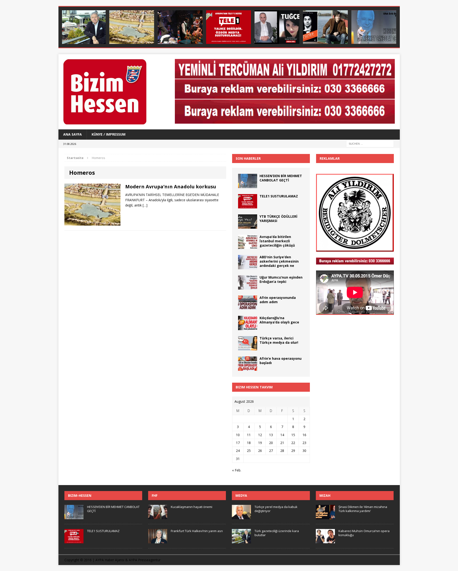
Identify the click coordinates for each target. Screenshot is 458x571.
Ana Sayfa (72, 134)
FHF (154, 495)
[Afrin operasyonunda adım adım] (247, 307)
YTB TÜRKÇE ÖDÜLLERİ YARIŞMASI (278, 218)
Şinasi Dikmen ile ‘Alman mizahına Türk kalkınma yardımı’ (362, 509)
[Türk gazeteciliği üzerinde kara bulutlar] (83, 27)
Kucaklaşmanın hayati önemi (191, 507)
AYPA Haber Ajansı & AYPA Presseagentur (128, 560)
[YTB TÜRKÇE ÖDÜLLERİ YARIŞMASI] (247, 225)
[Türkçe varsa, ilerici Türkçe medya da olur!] (247, 347)
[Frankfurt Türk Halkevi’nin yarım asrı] (157, 541)
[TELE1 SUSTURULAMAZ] (228, 27)
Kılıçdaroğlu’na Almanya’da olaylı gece (279, 320)
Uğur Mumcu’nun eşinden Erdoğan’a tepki (281, 279)
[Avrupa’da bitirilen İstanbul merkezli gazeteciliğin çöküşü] (247, 246)
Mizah (324, 495)
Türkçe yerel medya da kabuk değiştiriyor (276, 509)
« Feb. (236, 470)
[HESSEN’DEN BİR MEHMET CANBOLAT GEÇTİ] (373, 27)
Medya (241, 495)
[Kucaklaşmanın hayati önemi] (157, 516)
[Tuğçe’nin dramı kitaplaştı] (277, 27)
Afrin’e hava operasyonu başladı (281, 360)
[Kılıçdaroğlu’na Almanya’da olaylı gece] (247, 327)
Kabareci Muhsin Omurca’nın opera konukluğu (364, 533)
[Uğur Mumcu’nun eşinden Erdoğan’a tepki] (247, 286)
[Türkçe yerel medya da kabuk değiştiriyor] (241, 516)
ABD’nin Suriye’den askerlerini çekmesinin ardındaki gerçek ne (279, 261)
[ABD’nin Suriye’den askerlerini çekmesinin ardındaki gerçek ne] (247, 266)
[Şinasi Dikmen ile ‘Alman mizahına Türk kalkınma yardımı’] (325, 516)
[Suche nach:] (370, 143)
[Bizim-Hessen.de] (112, 91)
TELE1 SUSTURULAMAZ (279, 196)
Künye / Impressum (108, 134)
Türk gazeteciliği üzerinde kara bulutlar (277, 533)
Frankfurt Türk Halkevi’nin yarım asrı (197, 531)
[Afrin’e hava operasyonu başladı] (247, 367)
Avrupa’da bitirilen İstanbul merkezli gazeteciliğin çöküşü (277, 241)
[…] (145, 205)
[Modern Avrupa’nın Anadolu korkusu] (131, 27)
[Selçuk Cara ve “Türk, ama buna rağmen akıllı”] (325, 27)
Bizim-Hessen (79, 495)
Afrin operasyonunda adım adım (278, 299)
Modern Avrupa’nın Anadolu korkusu (170, 186)
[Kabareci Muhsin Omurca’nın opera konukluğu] (325, 541)
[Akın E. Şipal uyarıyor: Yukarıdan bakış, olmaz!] (180, 27)
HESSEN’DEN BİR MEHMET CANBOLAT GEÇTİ (281, 178)
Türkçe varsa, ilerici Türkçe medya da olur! (279, 340)
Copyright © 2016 (78, 560)
